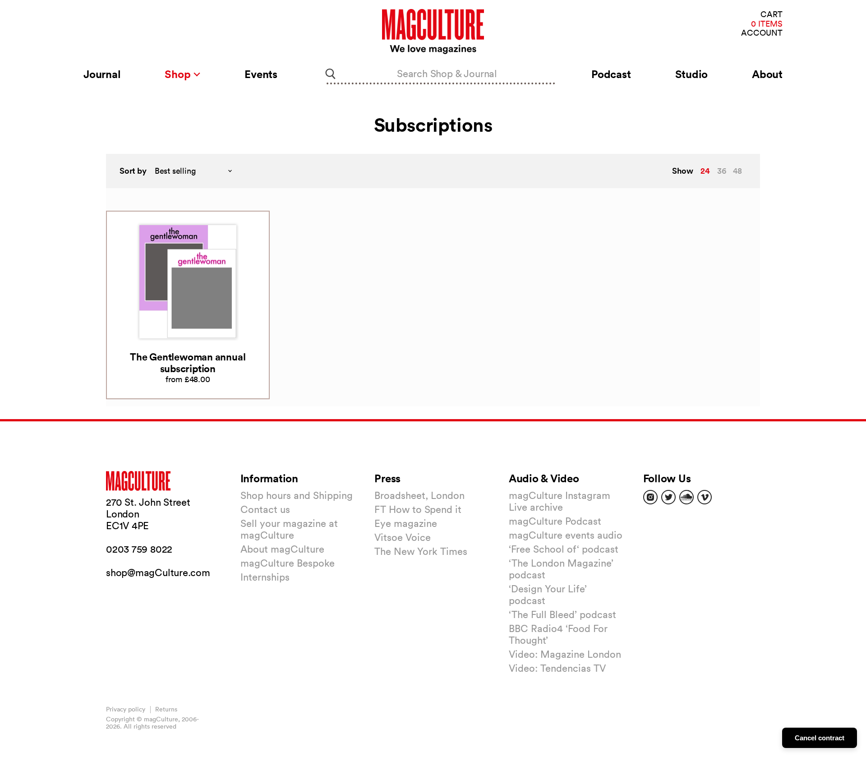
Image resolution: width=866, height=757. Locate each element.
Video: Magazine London (565, 654)
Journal (101, 74)
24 (705, 170)
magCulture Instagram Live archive (559, 501)
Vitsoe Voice (402, 537)
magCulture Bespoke (287, 563)
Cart (771, 14)
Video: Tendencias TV (557, 668)
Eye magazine (405, 523)
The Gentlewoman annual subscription (187, 362)
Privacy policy (125, 709)
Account (762, 33)
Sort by (133, 171)
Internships (265, 577)
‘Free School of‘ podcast (563, 549)
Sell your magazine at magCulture (289, 529)
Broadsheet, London (419, 495)
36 (721, 171)
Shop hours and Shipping (296, 495)
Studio (691, 74)
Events (260, 74)
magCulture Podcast (555, 521)
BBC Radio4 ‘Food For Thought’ (558, 634)
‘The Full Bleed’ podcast (562, 614)
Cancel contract (819, 738)
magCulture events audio (565, 535)
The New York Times (420, 551)
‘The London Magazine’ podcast (561, 569)
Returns (166, 709)
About (767, 74)
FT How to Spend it (417, 509)
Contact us (265, 509)
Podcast (611, 74)
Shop (179, 74)
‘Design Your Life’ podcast (548, 594)
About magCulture (282, 549)
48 (737, 171)
